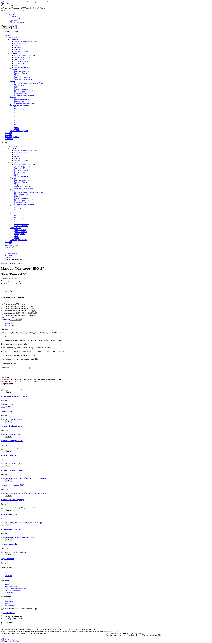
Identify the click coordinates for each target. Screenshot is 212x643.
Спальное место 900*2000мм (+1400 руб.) (19, 306)
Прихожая (14, 39)
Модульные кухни (21, 85)
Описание (9, 323)
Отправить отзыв (7, 384)
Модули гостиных (21, 67)
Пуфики (17, 49)
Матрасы (17, 75)
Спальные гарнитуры (22, 71)
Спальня (13, 69)
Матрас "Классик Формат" (12, 470)
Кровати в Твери (20, 73)
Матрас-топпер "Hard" (10, 544)
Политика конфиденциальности (17, 588)
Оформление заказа (17, 22)
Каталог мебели (11, 37)
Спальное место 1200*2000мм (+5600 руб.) (19, 308)
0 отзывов (4, 278)
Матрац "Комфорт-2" (9, 455)
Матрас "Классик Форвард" (12, 500)
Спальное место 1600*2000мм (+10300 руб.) (20, 313)
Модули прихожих (21, 51)
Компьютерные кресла (19, 131)
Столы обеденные (21, 89)
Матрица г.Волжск (21, 281)
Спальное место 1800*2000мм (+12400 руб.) (20, 315)
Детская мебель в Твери (19, 105)
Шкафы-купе (19, 101)
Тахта (16, 127)
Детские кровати (20, 111)
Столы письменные (21, 115)
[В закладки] (4, 392)
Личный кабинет (11, 14)
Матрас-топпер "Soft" (9, 514)
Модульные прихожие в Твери (25, 41)
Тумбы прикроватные (22, 77)
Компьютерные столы (22, 113)
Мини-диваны (19, 125)
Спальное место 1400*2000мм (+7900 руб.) (19, 311)
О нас (7, 584)
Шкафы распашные (21, 99)
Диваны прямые (20, 121)
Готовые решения (20, 43)
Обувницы (18, 45)
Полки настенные (21, 117)
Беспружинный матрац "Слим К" (14, 396)
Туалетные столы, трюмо (23, 79)
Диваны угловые (20, 123)
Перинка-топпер (7, 559)
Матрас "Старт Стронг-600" (12, 485)
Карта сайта (9, 592)
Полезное (8, 135)
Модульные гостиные (22, 57)
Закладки (8, 576)
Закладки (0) (14, 20)
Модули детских (20, 107)
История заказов (11, 574)
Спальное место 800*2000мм (14, 304)
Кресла (16, 129)
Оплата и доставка (12, 137)
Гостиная (13, 53)
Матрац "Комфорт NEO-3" (12, 441)
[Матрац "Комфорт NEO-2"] (12, 263)
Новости (8, 133)
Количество (5, 319)
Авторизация (15, 18)
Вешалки (17, 47)
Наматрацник (6, 411)
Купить (18, 319)
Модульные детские (21, 109)
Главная (8, 35)
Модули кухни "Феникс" (23, 91)
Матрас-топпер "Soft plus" (11, 529)
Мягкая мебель (16, 119)
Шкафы (13, 97)
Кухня (12, 81)
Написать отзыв (14, 278)
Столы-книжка (19, 63)
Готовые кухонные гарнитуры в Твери (28, 83)
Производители (11, 605)
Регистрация (14, 16)
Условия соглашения (13, 590)
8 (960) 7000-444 (7, 4)
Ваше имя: (5, 368)
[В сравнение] (2, 392)
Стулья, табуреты (20, 93)
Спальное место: (7, 302)
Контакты (9, 139)
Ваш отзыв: (5, 377)
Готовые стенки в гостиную (24, 55)
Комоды (17, 65)
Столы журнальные (21, 61)
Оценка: (4, 381)
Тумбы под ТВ (19, 59)
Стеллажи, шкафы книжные (24, 103)
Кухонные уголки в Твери (24, 95)
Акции (7, 603)
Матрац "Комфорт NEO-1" (12, 426)
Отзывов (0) (9, 325)
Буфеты (17, 87)
